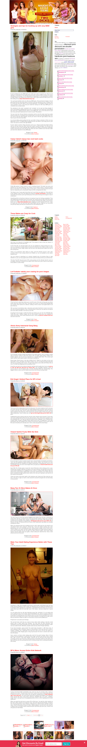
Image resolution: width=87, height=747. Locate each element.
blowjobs (67, 42)
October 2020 (66, 240)
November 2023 (58, 239)
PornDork (68, 36)
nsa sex (62, 62)
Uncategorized (35, 265)
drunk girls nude (71, 53)
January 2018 (66, 247)
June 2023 (57, 242)
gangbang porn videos (64, 54)
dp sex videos (65, 53)
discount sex (60, 46)
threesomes (70, 64)
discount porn (70, 44)
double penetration (63, 47)
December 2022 (58, 248)
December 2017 (66, 248)
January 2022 (66, 226)
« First (28, 715)
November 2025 (58, 226)
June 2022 (57, 254)
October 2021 (66, 230)
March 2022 (65, 224)
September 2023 (58, 240)
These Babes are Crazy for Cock (23, 213)
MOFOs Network (71, 60)
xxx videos (63, 67)
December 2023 (58, 238)
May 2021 (65, 234)
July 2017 (65, 253)
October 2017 (66, 249)
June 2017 (65, 254)
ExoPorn (56, 36)
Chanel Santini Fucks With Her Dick (24, 432)
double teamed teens (64, 51)
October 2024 (58, 232)
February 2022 (66, 225)
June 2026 (57, 224)
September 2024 (58, 233)
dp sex (61, 53)
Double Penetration (41, 193)
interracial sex (61, 60)
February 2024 (58, 237)
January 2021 (66, 237)
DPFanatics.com (71, 51)
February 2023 (58, 246)
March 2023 (57, 245)
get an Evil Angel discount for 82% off (41, 413)
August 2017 (66, 252)
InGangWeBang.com (61, 58)
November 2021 (66, 229)
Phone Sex (57, 219)
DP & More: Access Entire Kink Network (26, 650)
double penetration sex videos (66, 50)
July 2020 (65, 241)
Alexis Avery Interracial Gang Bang (24, 326)
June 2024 (57, 234)
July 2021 (65, 233)
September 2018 (66, 246)
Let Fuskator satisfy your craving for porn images (30, 271)
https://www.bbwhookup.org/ (27, 98)
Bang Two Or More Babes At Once (24, 488)
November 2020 (66, 239)
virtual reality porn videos (64, 66)
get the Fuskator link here (46, 315)
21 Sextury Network (58, 42)
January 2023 (58, 247)
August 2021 (66, 232)
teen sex (65, 64)
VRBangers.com (57, 67)
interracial (67, 58)
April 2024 (57, 235)
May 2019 (65, 242)
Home (56, 27)
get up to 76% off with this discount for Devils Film (32, 367)
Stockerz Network (58, 63)
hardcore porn (61, 56)
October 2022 (58, 249)
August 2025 (57, 227)
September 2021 (66, 231)
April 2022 (57, 255)
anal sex (63, 42)
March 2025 (57, 230)
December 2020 (66, 238)
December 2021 (66, 227)
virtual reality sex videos (72, 66)
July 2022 (57, 253)
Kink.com (67, 60)
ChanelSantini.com (61, 44)
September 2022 (58, 250)
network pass (58, 62)
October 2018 (66, 245)
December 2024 (58, 231)
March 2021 (65, 235)
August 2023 (57, 241)
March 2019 (65, 244)
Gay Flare (57, 37)
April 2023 (57, 244)
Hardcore (35, 207)
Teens (35, 319)
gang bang (58, 54)
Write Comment (35, 133)
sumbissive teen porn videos (71, 63)
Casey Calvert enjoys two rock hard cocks (27, 139)
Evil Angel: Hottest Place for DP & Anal (26, 379)
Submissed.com (63, 63)
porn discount (69, 62)
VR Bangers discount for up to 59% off (41, 520)
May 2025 (57, 229)
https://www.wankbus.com (24, 201)
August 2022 (57, 252)
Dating (35, 132)
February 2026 (58, 225)
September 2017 (66, 250)
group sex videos (71, 54)
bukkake (71, 42)
